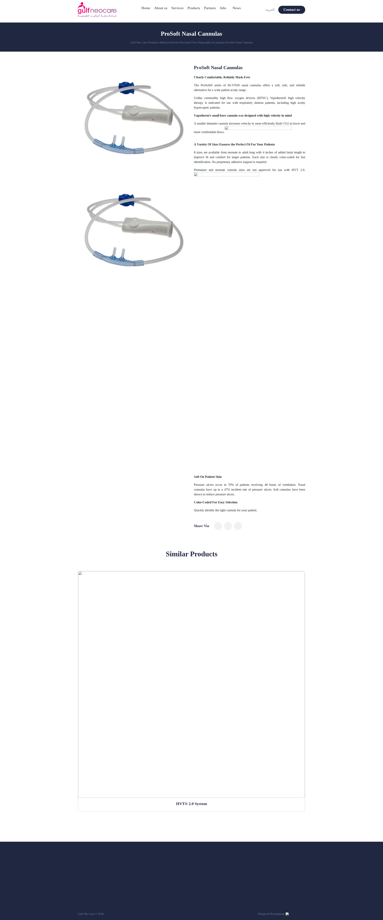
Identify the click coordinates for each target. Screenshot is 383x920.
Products (194, 8)
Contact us (291, 10)
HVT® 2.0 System (191, 803)
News (237, 8)
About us (160, 8)
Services (177, 8)
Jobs (223, 8)
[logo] (97, 9)
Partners (210, 8)
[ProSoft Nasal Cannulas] (218, 526)
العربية (270, 9)
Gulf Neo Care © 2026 (91, 913)
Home (145, 8)
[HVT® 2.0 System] (191, 684)
